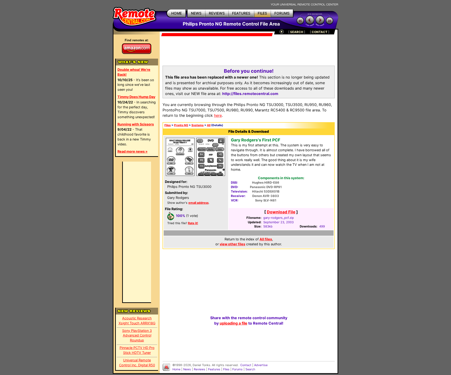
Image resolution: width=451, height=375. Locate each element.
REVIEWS (217, 13)
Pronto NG (181, 125)
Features (214, 369)
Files (167, 125)
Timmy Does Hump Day (136, 97)
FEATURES (241, 13)
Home (176, 369)
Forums (237, 369)
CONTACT (319, 32)
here (218, 115)
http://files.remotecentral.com (250, 93)
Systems (197, 125)
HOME (176, 13)
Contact (245, 365)
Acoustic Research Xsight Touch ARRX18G (137, 320)
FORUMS (282, 13)
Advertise (261, 365)
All (208, 125)
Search (250, 369)
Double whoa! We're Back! (133, 72)
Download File (281, 211)
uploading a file (233, 323)
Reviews (199, 369)
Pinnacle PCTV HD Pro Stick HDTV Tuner (137, 350)
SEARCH (296, 32)
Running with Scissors (135, 124)
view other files (232, 244)
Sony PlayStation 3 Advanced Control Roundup (137, 335)
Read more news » (132, 151)
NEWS (196, 13)
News (187, 369)
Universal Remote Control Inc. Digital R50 (137, 362)
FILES (262, 13)
